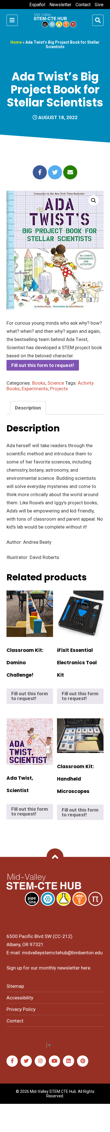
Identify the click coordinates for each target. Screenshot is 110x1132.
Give (99, 4)
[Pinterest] (82, 1061)
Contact (83, 4)
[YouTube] (54, 1061)
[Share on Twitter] (55, 172)
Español (37, 4)
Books (38, 383)
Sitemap (15, 986)
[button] (94, 200)
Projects (59, 388)
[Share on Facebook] (40, 172)
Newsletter (60, 4)
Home (16, 42)
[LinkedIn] (68, 1061)
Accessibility (19, 997)
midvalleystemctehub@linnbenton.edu (62, 952)
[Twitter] (26, 1061)
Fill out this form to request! (42, 365)
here (85, 968)
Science (55, 383)
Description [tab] (28, 408)
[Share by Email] (70, 172)
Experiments (35, 388)
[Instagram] (40, 1061)
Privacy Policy (21, 1009)
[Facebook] (12, 1061)
